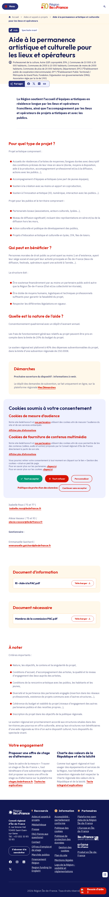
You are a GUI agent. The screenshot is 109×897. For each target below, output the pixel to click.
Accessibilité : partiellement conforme (62, 820)
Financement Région (39, 861)
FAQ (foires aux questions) (40, 835)
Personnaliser (82, 478)
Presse (35, 829)
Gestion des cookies (65, 849)
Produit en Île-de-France (87, 854)
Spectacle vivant (29, 30)
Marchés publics (41, 854)
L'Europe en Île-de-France (86, 829)
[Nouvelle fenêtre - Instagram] (17, 862)
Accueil (15, 17)
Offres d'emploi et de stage (42, 848)
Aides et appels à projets (36, 17)
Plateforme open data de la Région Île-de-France (87, 820)
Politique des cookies (61, 829)
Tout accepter (31, 478)
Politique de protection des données (62, 839)
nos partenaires (43, 422)
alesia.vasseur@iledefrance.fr (26, 521)
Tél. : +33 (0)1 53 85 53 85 (19, 838)
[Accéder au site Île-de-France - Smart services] (88, 838)
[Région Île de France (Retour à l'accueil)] (54, 6)
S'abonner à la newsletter (19, 851)
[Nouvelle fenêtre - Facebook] (10, 862)
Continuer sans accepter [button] (74, 488)
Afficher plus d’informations (22, 430)
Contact (36, 842)
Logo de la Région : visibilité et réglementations (64, 868)
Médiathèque (39, 824)
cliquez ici (51, 466)
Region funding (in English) (42, 869)
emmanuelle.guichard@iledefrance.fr (30, 545)
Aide (15, 30)
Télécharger (81, 583)
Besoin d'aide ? (95, 891)
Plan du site (60, 855)
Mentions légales (63, 860)
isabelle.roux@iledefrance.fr (25, 508)
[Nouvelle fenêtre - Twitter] (10, 869)
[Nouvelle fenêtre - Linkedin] (24, 862)
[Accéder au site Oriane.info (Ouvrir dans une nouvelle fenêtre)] (88, 845)
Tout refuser (58, 478)
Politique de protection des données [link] (38, 487)
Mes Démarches (47, 387)
